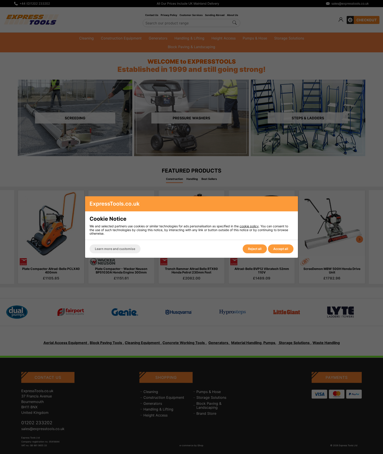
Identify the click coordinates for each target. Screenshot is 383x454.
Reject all (255, 249)
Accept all (280, 249)
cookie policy (249, 226)
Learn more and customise (115, 249)
